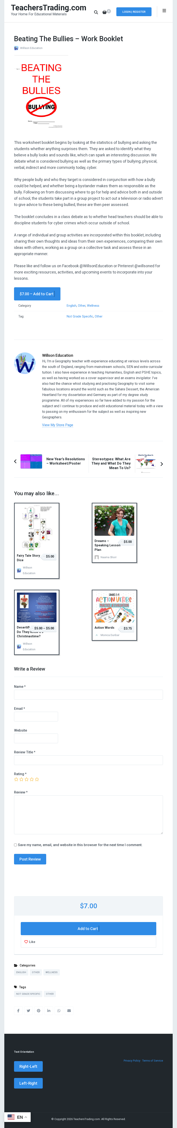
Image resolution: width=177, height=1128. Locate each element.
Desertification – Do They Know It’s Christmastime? (30, 632)
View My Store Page (57, 425)
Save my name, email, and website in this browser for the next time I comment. (80, 845)
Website (20, 730)
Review (21, 792)
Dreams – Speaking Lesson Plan (107, 545)
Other (81, 306)
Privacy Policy (132, 1060)
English (71, 306)
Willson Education (31, 48)
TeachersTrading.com (48, 7)
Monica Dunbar (110, 635)
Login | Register (133, 11)
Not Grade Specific (80, 316)
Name (20, 687)
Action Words (104, 628)
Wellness (93, 306)
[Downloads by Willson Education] (25, 355)
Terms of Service (152, 1060)
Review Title (24, 752)
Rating (20, 774)
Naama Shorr (109, 557)
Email (19, 709)
